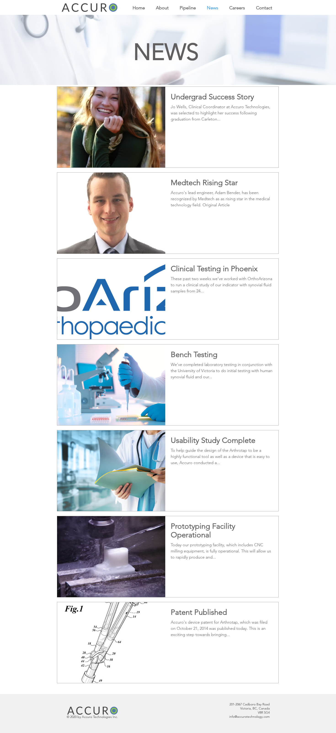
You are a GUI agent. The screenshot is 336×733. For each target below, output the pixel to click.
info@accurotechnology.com (249, 717)
